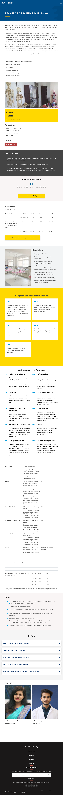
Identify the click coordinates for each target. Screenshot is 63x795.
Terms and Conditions (22, 791)
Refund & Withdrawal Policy (13, 128)
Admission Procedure (12, 133)
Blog (6, 791)
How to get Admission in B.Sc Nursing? (31, 657)
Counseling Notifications (12, 130)
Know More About (29, 196)
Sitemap (10, 791)
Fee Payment (9, 135)
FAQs (7, 138)
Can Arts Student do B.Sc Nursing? (31, 650)
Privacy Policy (14, 791)
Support (8, 140)
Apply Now (9, 144)
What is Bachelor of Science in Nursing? (31, 643)
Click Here (33, 238)
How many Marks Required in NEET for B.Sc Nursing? (31, 671)
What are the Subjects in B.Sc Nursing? (31, 664)
